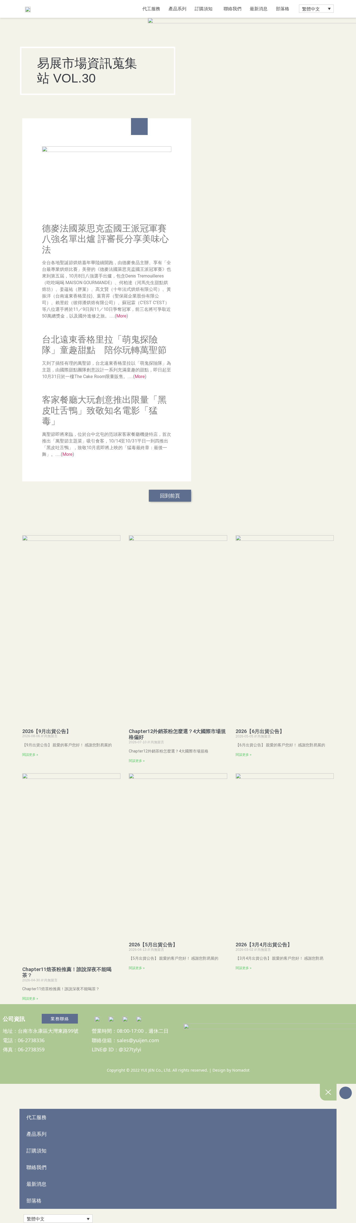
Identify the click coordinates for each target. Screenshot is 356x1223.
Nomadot (240, 1070)
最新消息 (259, 8)
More (121, 316)
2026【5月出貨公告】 (153, 944)
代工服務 (151, 8)
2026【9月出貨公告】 (46, 731)
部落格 (282, 8)
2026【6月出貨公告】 (260, 731)
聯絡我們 (232, 8)
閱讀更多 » (30, 755)
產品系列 (177, 8)
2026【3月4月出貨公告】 (264, 944)
